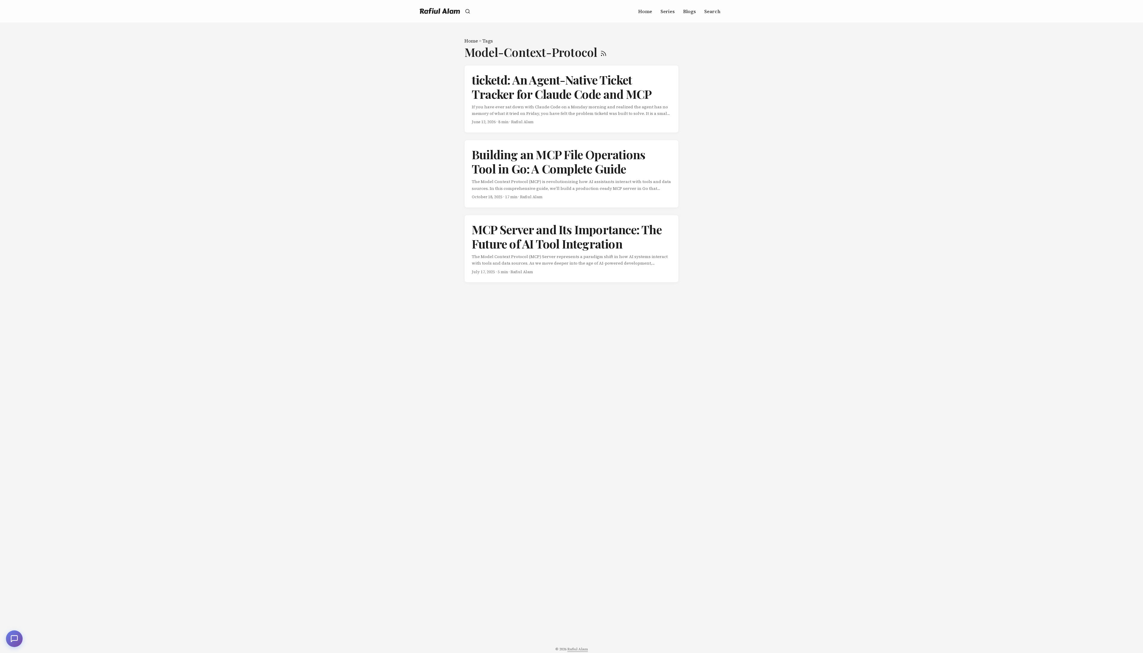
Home (471, 41)
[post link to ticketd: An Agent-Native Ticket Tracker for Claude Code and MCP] (571, 99)
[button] (14, 638)
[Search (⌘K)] (468, 11)
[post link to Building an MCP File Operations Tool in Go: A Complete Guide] (571, 173)
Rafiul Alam (439, 11)
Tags (487, 41)
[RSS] (603, 52)
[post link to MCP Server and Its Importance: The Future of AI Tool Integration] (571, 248)
